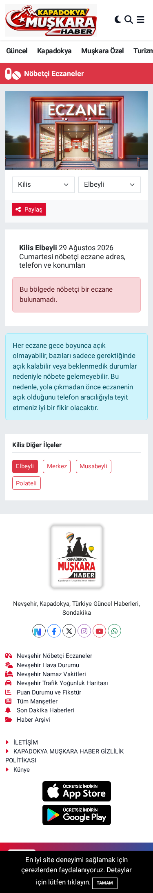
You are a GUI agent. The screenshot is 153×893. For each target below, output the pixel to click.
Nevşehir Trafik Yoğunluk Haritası (62, 683)
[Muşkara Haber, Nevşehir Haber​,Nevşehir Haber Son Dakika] (51, 20)
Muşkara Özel (102, 50)
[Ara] (128, 20)
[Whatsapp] (114, 631)
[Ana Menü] (140, 20)
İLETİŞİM (25, 742)
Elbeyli (25, 466)
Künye (21, 769)
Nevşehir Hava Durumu (48, 665)
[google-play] (76, 816)
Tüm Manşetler (37, 701)
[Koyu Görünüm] (118, 20)
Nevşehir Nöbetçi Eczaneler (54, 655)
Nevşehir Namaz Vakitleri (51, 674)
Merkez (57, 466)
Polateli (26, 483)
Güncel (16, 50)
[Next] (39, 631)
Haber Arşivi (33, 719)
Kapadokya (54, 50)
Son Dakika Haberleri (45, 710)
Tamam (105, 883)
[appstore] (76, 792)
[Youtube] (99, 631)
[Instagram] (84, 631)
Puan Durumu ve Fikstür (49, 692)
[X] (69, 631)
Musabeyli (93, 466)
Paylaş (33, 209)
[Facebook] (54, 631)
